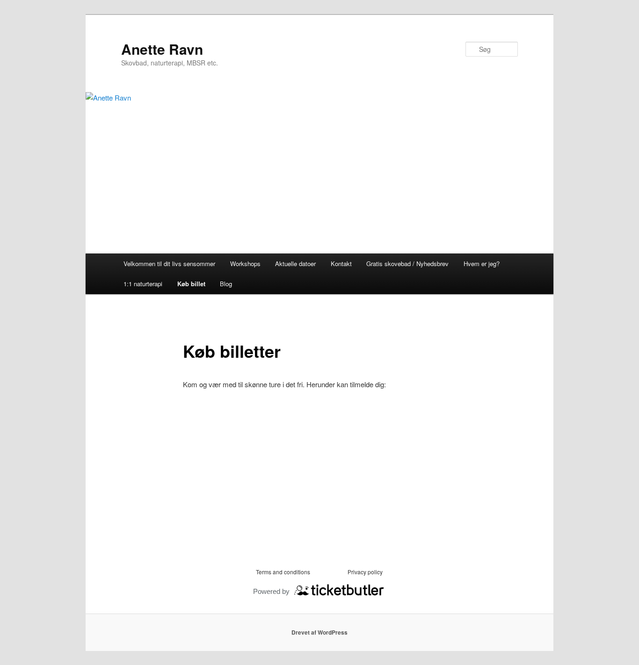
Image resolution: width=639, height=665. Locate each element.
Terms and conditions (283, 572)
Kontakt (341, 263)
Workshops (245, 263)
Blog (226, 283)
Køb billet (191, 283)
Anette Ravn (162, 49)
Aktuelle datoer (295, 263)
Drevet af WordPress (319, 632)
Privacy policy (365, 572)
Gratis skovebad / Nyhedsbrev (407, 263)
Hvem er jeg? (482, 263)
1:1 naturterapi (142, 283)
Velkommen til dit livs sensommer (169, 263)
